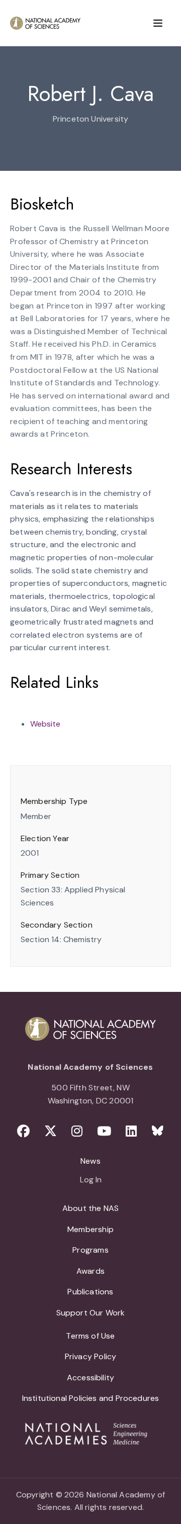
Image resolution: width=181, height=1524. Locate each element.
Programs (90, 1250)
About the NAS (90, 1208)
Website (45, 724)
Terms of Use (90, 1336)
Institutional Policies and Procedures (90, 1398)
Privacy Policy (91, 1356)
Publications (90, 1291)
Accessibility (90, 1377)
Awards (90, 1271)
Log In (91, 1180)
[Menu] (158, 23)
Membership (90, 1229)
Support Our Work (90, 1312)
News (90, 1161)
